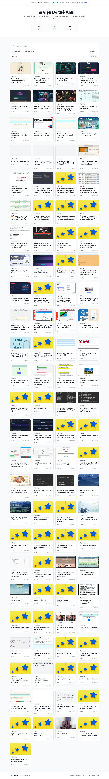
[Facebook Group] (98, 775)
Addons (62, 2)
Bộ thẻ (40, 2)
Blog (67, 2)
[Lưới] (91, 56)
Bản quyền (92, 775)
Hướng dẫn (47, 2)
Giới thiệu (34, 2)
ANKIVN (54, 3)
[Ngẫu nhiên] (96, 56)
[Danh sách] (93, 56)
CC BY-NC (27, 775)
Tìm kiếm (73, 2)
